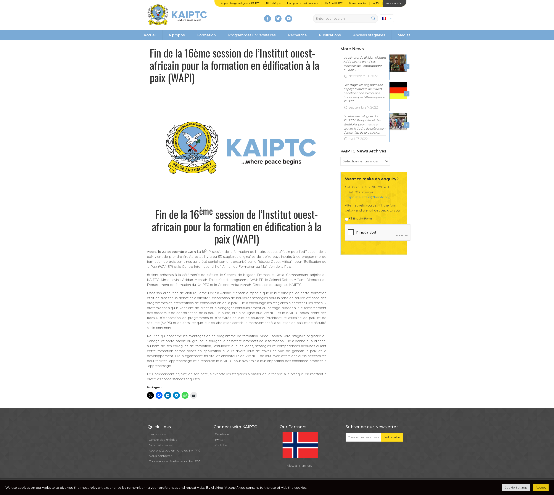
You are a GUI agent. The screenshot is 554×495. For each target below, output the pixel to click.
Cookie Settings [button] (515, 487)
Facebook (222, 434)
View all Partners (299, 465)
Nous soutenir (393, 3)
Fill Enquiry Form (360, 218)
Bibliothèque (273, 3)
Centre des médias (163, 439)
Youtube (221, 445)
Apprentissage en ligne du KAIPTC (240, 3)
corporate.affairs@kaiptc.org (367, 197)
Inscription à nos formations (302, 3)
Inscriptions (157, 434)
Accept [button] (541, 487)
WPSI (376, 3)
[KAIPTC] (177, 15)
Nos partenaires (160, 445)
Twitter (220, 439)
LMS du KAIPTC (334, 3)
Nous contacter (357, 3)
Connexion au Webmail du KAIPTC (174, 461)
